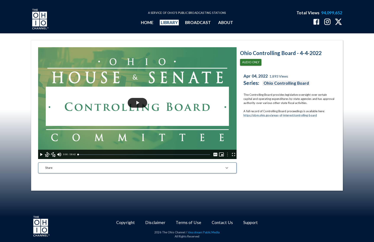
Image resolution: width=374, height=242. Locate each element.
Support (250, 222)
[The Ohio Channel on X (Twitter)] (338, 22)
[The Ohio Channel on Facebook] (316, 22)
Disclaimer (155, 222)
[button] (137, 168)
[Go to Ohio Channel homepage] (40, 20)
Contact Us (222, 222)
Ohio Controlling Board (286, 83)
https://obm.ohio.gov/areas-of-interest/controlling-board (280, 115)
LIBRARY (169, 22)
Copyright (125, 222)
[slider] (144, 154)
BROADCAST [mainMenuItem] (198, 22)
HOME (147, 22)
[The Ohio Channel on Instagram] (327, 22)
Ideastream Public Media (204, 232)
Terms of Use (188, 222)
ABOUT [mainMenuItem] (225, 22)
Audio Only (250, 62)
